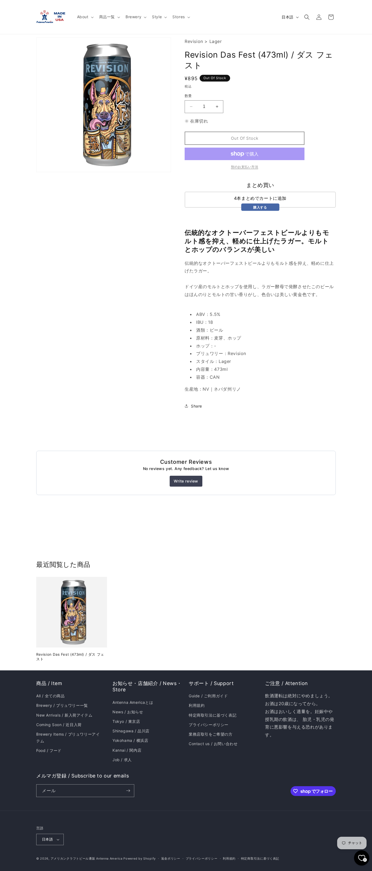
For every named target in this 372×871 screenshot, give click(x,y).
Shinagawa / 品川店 (131, 731)
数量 (188, 96)
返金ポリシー (170, 858)
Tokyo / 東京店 (126, 721)
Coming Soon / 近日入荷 (59, 724)
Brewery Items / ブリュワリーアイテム (68, 737)
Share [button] (196, 406)
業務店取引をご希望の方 (211, 734)
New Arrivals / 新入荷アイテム (64, 715)
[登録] (128, 790)
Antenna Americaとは (132, 702)
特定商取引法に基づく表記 (212, 715)
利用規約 (197, 705)
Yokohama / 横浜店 (130, 740)
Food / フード (49, 750)
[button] (85, 17)
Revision (194, 41)
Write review (186, 481)
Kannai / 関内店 (126, 750)
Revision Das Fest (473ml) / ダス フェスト (70, 656)
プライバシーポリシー (208, 724)
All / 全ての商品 (50, 695)
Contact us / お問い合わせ (213, 743)
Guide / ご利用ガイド (208, 695)
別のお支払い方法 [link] (244, 167)
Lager (215, 41)
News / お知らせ (127, 712)
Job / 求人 (122, 759)
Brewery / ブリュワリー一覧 (62, 705)
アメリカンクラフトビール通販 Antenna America (87, 858)
